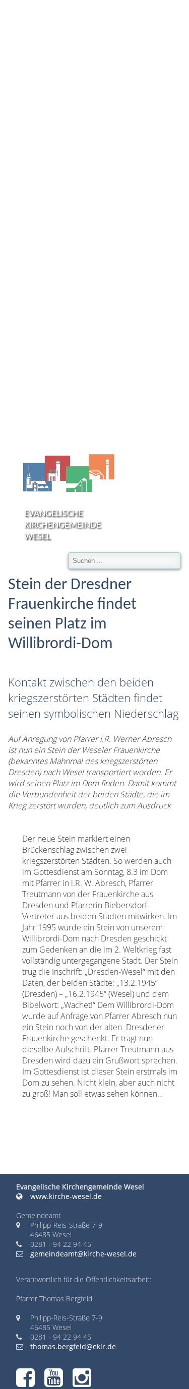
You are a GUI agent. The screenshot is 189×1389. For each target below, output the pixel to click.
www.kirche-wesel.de (65, 1196)
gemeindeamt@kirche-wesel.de (83, 1253)
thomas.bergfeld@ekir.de (73, 1346)
